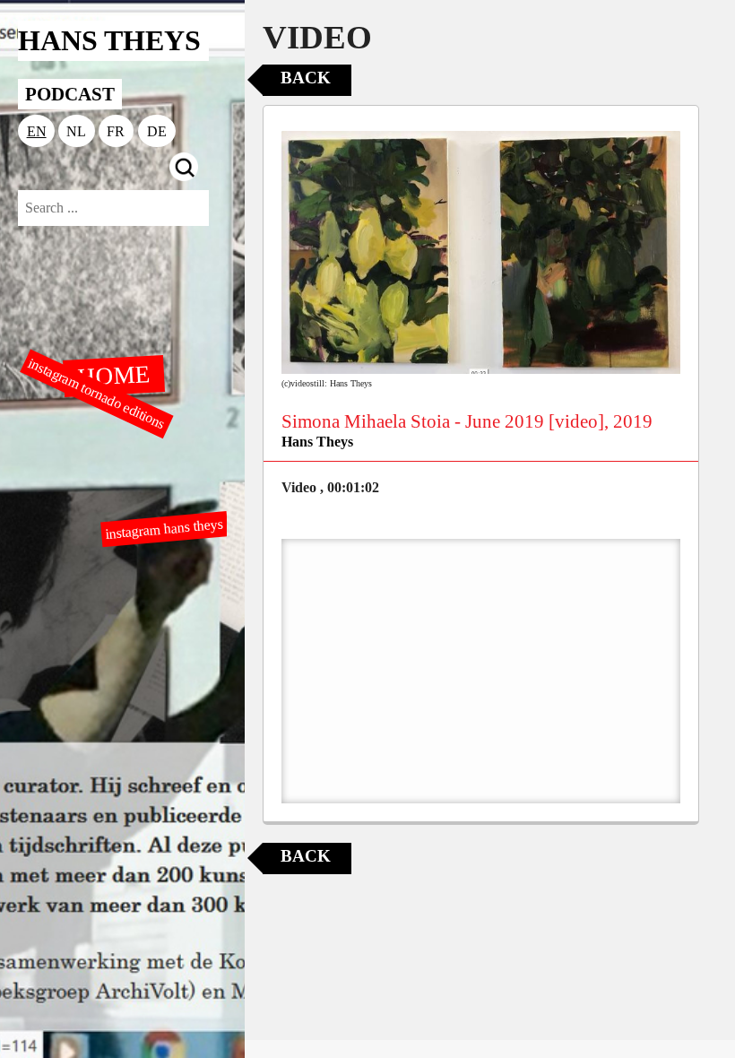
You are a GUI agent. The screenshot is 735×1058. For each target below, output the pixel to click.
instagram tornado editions (97, 393)
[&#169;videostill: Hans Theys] (480, 253)
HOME (113, 375)
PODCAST (70, 93)
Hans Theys (317, 441)
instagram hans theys (164, 528)
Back (306, 77)
